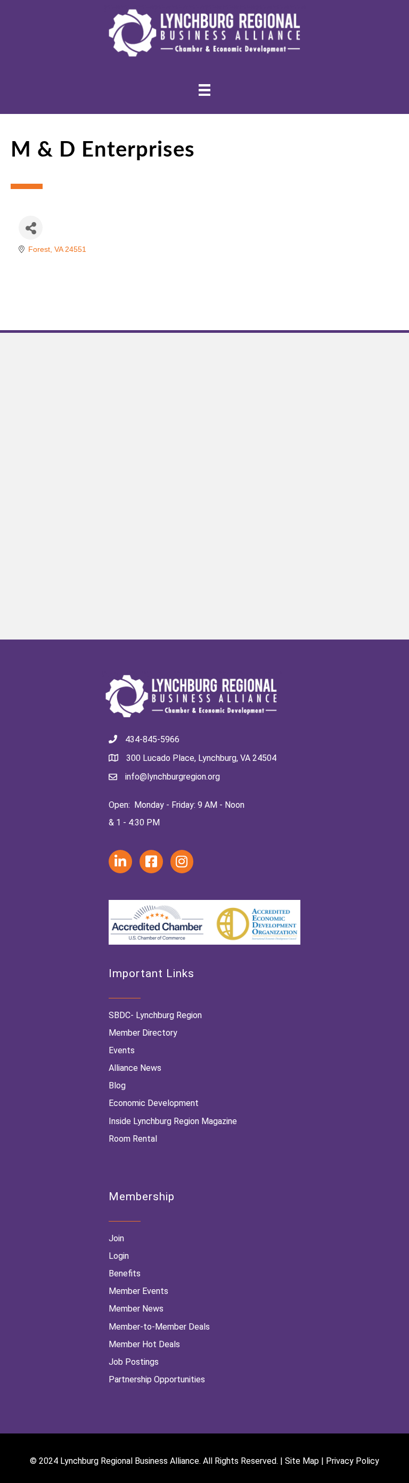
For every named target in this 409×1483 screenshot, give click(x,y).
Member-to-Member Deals (159, 1327)
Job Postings (134, 1362)
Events (122, 1050)
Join (116, 1238)
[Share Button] (31, 228)
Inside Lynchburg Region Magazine (173, 1121)
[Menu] (204, 90)
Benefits (125, 1273)
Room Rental (133, 1139)
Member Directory (143, 1033)
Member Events (138, 1291)
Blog (117, 1085)
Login (119, 1256)
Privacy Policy (352, 1461)
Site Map (302, 1461)
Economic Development (154, 1103)
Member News (136, 1309)
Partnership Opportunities (157, 1379)
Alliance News (135, 1068)
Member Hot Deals (144, 1344)
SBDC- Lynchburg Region (155, 1015)
